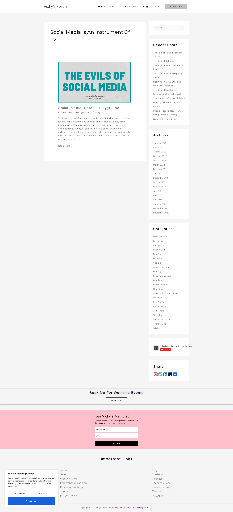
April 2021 (158, 200)
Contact (156, 6)
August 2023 (159, 152)
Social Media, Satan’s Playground (88, 108)
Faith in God (159, 250)
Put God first (159, 302)
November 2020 (161, 213)
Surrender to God (162, 319)
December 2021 (161, 178)
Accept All (31, 501)
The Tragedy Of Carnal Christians (169, 98)
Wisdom (157, 328)
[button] (176, 6)
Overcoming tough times (165, 293)
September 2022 (161, 160)
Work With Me (128, 6)
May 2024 (158, 147)
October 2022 (160, 156)
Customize (19, 494)
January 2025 (159, 143)
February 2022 (160, 169)
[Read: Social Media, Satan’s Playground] (94, 82)
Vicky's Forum (56, 6)
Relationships (159, 306)
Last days (157, 280)
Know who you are (162, 276)
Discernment (65, 112)
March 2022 (159, 165)
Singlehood (158, 315)
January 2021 (159, 204)
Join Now (116, 443)
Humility (157, 271)
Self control (159, 311)
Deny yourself (160, 237)
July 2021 (157, 191)
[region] (31, 488)
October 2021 (159, 182)
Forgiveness (159, 258)
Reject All (43, 494)
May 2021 (157, 195)
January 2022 (159, 173)
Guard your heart (83, 112)
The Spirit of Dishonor (163, 61)
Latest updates (160, 285)
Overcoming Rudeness (164, 119)
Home (101, 6)
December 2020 (161, 208)
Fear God (157, 254)
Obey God (158, 289)
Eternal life (158, 245)
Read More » (65, 145)
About (112, 6)
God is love (158, 263)
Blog (145, 6)
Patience (157, 298)
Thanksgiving (159, 324)
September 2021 (161, 187)
